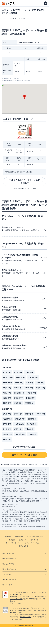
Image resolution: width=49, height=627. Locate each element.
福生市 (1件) (41, 414)
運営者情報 (19, 537)
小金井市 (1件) (19, 424)
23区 (40, 464)
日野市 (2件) (32, 419)
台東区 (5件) (18, 403)
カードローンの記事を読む (24, 455)
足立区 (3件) (7, 372)
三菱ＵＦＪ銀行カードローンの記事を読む (24, 181)
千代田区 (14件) (8, 377)
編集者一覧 (34, 540)
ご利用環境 (7, 537)
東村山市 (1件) (20, 419)
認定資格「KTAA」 (25, 617)
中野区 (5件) (29, 388)
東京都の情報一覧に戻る (24, 447)
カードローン (16, 464)
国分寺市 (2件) (31, 424)
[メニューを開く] (45, 3)
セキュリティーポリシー (33, 543)
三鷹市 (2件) (29, 429)
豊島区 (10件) (29, 403)
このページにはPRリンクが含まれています (17, 18)
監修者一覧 (22, 540)
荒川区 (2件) (18, 372)
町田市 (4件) (18, 429)
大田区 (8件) (7, 393)
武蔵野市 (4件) (7, 434)
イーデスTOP (7, 464)
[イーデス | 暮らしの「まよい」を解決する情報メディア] (8, 4)
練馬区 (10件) (40, 388)
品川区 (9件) (7, 398)
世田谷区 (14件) (19, 393)
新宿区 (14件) (18, 398)
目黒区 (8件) (7, 388)
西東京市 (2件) (20, 434)
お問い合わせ (23, 546)
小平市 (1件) (7, 424)
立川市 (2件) (32, 434)
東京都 (35, 464)
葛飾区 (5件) (19, 382)
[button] (24, 97)
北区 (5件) (29, 382)
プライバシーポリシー (13, 543)
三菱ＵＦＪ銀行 (27, 464)
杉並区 (45, 464)
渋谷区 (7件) (32, 393)
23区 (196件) (6, 367)
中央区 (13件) (20, 377)
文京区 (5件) (29, 372)
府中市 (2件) (29, 414)
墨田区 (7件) (7, 403)
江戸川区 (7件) (33, 377)
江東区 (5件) (40, 382)
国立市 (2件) (7, 429)
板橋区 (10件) (7, 382)
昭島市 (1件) (7, 414)
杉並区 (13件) (30, 398)
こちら (15, 506)
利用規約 (12, 540)
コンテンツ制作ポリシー (35, 537)
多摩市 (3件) (7, 439)
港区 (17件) (17, 388)
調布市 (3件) (18, 414)
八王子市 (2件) (7, 419)
